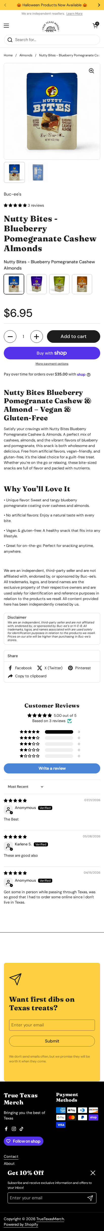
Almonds (25, 55)
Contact (11, 1156)
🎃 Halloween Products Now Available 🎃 (52, 5)
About (9, 1163)
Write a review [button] (52, 768)
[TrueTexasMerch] (50, 25)
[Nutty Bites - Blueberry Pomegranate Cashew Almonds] (14, 284)
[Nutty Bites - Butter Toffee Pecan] (37, 284)
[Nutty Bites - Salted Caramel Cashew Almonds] (82, 284)
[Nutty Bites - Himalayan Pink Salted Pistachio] (59, 284)
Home (8, 55)
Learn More (74, 14)
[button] (16, 205)
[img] (15, 800)
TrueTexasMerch (50, 1218)
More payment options (52, 364)
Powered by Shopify (21, 1224)
